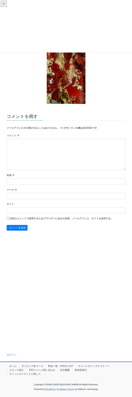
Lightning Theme (66, 389)
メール (12, 189)
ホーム (12, 366)
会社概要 (65, 370)
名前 (11, 175)
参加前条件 (81, 370)
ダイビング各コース (32, 366)
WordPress (51, 389)
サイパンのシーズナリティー (93, 366)
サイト (10, 204)
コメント (13, 135)
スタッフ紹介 (16, 370)
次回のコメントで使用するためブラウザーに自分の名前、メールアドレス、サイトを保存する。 (61, 218)
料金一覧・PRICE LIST (60, 366)
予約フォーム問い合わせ (42, 370)
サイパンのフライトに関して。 (26, 374)
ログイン (11, 354)
